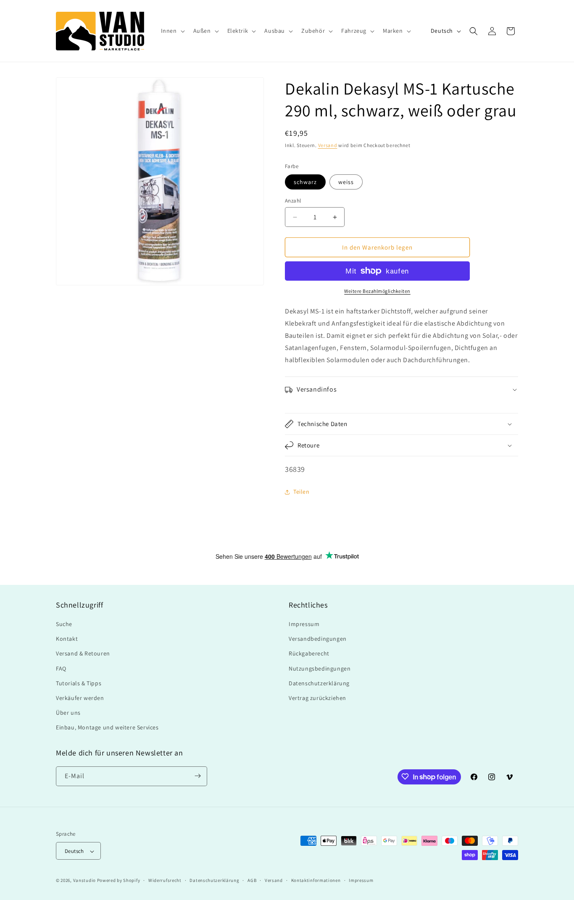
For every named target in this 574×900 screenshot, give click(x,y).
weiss (346, 182)
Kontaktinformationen (316, 880)
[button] (172, 30)
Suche (64, 624)
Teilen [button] (301, 491)
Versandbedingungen (318, 638)
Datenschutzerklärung (319, 683)
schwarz (305, 182)
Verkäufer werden (80, 698)
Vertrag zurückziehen (317, 698)
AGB (252, 880)
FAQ (61, 668)
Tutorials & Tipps (78, 683)
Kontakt (67, 638)
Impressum (304, 624)
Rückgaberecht (309, 654)
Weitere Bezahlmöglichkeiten (377, 291)
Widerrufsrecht (165, 880)
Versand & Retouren (83, 654)
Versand (327, 145)
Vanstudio (84, 881)
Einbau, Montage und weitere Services (107, 728)
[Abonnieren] (197, 776)
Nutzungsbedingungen (319, 668)
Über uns (68, 712)
